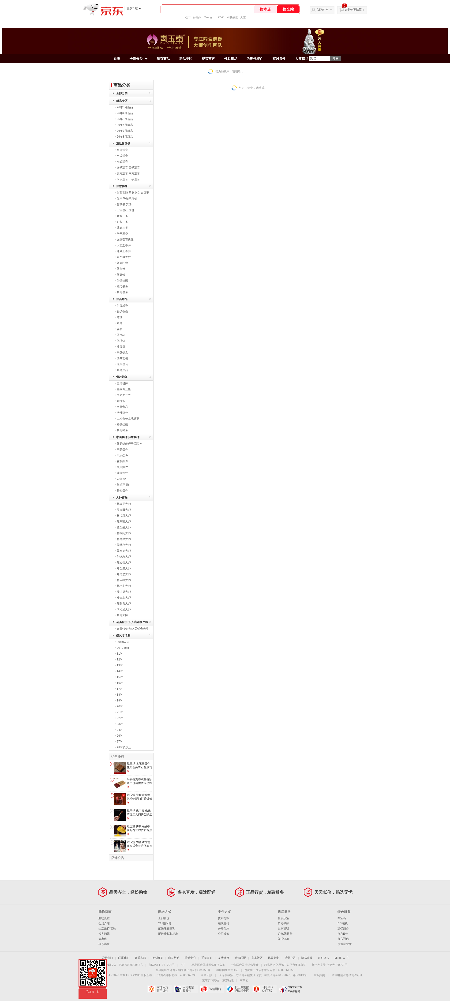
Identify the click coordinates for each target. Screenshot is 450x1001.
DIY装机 (343, 923)
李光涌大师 (124, 609)
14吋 (120, 671)
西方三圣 (122, 216)
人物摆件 (122, 478)
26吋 (120, 735)
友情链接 (223, 958)
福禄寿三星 (124, 389)
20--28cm (123, 647)
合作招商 (157, 958)
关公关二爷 (124, 395)
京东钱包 (228, 980)
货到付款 (223, 918)
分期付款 (223, 928)
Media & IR (341, 958)
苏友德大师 (124, 550)
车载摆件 (122, 449)
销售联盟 (240, 958)
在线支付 (223, 923)
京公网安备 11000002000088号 (122, 965)
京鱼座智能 (345, 944)
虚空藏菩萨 (124, 257)
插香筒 (121, 346)
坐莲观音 (122, 150)
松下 (188, 17)
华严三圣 (122, 233)
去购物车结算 (353, 9)
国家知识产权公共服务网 (291, 989)
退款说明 (283, 928)
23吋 (120, 724)
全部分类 (136, 58)
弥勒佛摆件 (255, 58)
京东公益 (323, 958)
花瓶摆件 (122, 461)
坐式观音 (122, 155)
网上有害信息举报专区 (238, 989)
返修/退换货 (285, 933)
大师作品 (122, 497)
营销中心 (190, 958)
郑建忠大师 (124, 574)
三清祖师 (122, 383)
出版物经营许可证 (227, 970)
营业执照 (319, 975)
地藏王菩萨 (124, 251)
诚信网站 (212, 989)
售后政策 (283, 918)
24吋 (120, 729)
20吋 (120, 706)
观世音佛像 (123, 143)
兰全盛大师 (124, 527)
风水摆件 (122, 455)
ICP (183, 965)
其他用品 (122, 370)
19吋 (120, 700)
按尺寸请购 (123, 635)
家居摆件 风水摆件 (127, 437)
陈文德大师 (124, 562)
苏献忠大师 (124, 545)
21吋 (120, 712)
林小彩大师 (124, 586)
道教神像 (122, 377)
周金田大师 (124, 509)
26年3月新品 (125, 107)
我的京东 (322, 9)
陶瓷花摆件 (124, 484)
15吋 (120, 677)
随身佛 (121, 274)
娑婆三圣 (122, 227)
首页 (117, 58)
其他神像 (122, 430)
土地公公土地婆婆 (128, 418)
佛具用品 (230, 58)
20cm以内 (123, 642)
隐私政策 (306, 958)
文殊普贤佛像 (125, 239)
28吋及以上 (124, 747)
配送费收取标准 (168, 933)
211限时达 (165, 923)
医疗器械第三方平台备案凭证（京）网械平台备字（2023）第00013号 (263, 975)
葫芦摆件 (122, 467)
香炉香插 (122, 311)
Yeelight (209, 17)
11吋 (120, 653)
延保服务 (343, 928)
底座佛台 (122, 364)
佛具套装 (122, 358)
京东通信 (343, 939)
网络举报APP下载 (264, 989)
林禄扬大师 (124, 533)
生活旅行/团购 (107, 928)
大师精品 (301, 58)
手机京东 (207, 958)
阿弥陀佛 (122, 263)
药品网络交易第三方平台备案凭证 (285, 965)
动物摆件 (122, 473)
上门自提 (163, 918)
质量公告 (290, 958)
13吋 (120, 665)
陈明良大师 (124, 603)
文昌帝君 (122, 407)
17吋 (120, 688)
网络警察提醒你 (186, 989)
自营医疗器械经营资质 (245, 965)
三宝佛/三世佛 (125, 210)
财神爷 (121, 401)
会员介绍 (104, 923)
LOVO (220, 17)
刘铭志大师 (124, 556)
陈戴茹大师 (124, 521)
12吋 (120, 659)
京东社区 (256, 958)
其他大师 (122, 615)
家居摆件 (279, 58)
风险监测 (273, 958)
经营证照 (206, 975)
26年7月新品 (125, 130)
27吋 (120, 741)
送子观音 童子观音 (128, 167)
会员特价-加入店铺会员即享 (132, 622)
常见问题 (104, 933)
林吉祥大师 (124, 580)
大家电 (102, 939)
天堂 (243, 17)
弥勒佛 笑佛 (124, 204)
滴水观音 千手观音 (128, 179)
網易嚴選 (232, 17)
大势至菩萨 (124, 245)
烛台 (119, 323)
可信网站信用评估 (159, 989)
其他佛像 (122, 292)
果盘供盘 (122, 352)
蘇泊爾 (197, 17)
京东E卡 (343, 933)
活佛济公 (122, 412)
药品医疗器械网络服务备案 (208, 965)
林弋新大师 (124, 515)
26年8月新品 (125, 136)
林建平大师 (124, 504)
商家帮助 (173, 958)
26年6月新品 (125, 125)
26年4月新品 (125, 113)
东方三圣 (122, 222)
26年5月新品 (125, 119)
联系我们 (123, 958)
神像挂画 (122, 424)
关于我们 (107, 958)
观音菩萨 (208, 58)
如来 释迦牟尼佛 (127, 198)
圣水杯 (121, 335)
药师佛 (121, 268)
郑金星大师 (124, 568)
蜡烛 (119, 317)
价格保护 (283, 923)
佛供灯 (121, 340)
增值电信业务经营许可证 (347, 975)
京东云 (244, 980)
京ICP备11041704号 (161, 965)
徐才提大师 (124, 591)
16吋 (120, 683)
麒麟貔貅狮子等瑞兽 (129, 443)
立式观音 (122, 161)
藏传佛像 (122, 286)
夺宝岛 (342, 918)
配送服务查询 (166, 928)
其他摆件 (122, 490)
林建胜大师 (124, 539)
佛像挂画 (122, 280)
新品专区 (185, 58)
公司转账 (223, 933)
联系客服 (104, 944)
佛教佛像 (122, 186)
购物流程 (104, 918)
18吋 (120, 694)
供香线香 (122, 305)
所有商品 (163, 58)
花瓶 (119, 329)
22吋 (120, 718)
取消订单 (283, 939)
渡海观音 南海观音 (128, 173)
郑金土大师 (124, 597)
